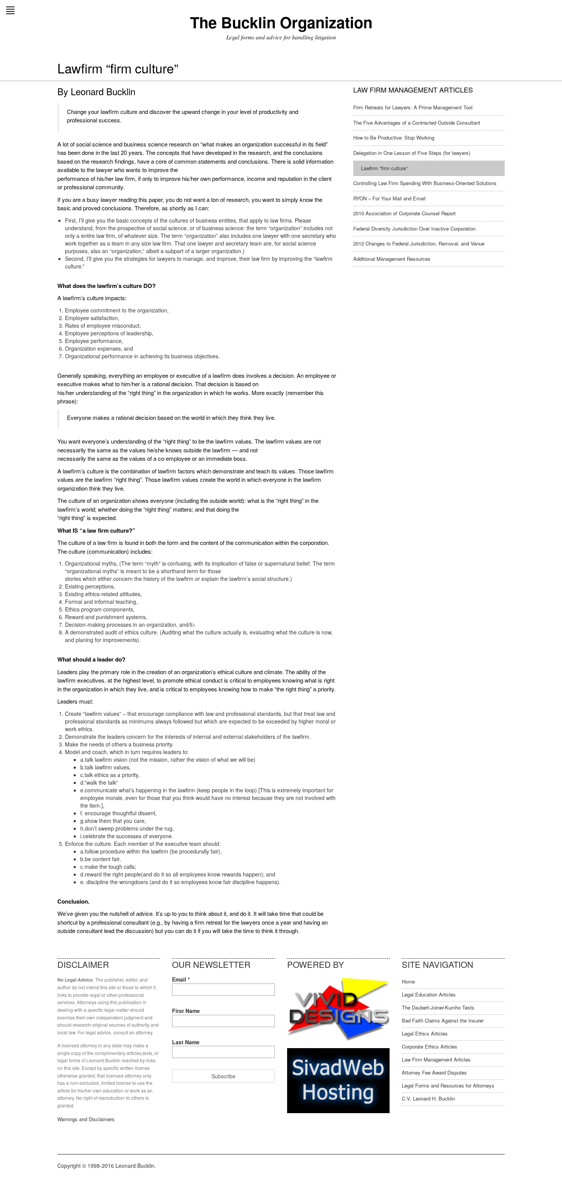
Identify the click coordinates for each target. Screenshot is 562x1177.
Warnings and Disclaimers (86, 1119)
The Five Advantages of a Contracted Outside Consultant (416, 122)
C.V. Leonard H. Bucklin (428, 1098)
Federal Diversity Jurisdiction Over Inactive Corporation (414, 228)
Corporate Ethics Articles (429, 1046)
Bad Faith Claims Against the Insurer (443, 1020)
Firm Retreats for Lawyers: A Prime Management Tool (413, 107)
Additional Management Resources (391, 258)
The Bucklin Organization (281, 22)
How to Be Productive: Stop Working (393, 137)
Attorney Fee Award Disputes (434, 1072)
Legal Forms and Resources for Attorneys (448, 1085)
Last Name (186, 1042)
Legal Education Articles (429, 994)
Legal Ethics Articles (425, 1033)
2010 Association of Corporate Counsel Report (404, 213)
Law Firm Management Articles (436, 1059)
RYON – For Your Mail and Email (389, 198)
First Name (186, 1010)
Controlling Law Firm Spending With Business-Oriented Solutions (425, 183)
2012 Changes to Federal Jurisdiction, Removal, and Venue (418, 243)
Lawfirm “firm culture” (384, 168)
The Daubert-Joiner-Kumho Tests (438, 1007)
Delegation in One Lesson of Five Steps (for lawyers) (411, 152)
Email (181, 979)
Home (408, 981)
